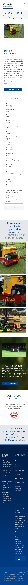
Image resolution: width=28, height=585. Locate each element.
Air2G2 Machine (19, 478)
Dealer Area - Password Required (19, 488)
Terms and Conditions (10, 578)
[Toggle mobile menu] (25, 3)
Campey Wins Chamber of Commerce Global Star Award (7, 474)
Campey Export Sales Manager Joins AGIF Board (7, 463)
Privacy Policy (20, 578)
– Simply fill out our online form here (14, 236)
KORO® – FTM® (19, 482)
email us (20, 440)
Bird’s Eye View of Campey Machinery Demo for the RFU (7, 485)
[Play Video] (14, 350)
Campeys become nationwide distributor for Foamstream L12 (7, 497)
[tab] (14, 98)
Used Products (19, 470)
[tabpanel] (14, 153)
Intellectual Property (8, 580)
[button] (5, 31)
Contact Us (18, 474)
